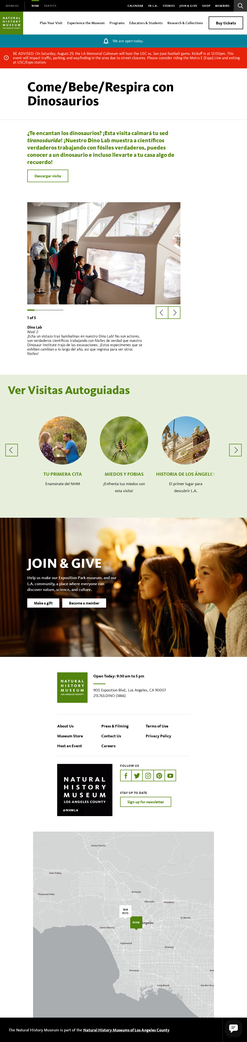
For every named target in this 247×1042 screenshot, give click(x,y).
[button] (233, 1028)
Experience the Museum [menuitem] (86, 23)
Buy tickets (226, 22)
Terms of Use (157, 725)
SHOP (206, 5)
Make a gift (43, 603)
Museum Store (70, 735)
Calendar (135, 5)
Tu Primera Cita (62, 474)
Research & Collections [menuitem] (185, 23)
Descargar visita (47, 175)
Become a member (84, 603)
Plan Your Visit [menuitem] (51, 23)
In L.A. (153, 5)
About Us (65, 725)
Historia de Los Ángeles (185, 474)
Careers (108, 745)
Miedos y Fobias (124, 474)
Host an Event (69, 745)
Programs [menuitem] (117, 23)
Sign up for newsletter (145, 801)
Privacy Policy (158, 735)
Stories (169, 5)
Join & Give (188, 5)
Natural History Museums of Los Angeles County (126, 1029)
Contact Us (111, 735)
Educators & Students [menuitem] (146, 23)
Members (222, 5)
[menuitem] (12, 6)
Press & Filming (115, 725)
